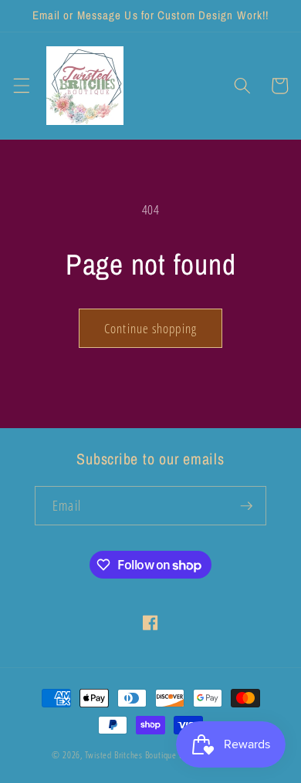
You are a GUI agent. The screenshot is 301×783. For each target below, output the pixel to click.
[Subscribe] (246, 506)
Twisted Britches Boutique (132, 754)
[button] (20, 85)
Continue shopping (150, 328)
